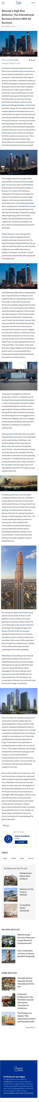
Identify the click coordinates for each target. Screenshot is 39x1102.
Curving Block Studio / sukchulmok (25, 908)
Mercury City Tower (12, 495)
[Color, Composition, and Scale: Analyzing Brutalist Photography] (8, 956)
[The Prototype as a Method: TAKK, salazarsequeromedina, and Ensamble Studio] (8, 1019)
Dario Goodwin (22, 836)
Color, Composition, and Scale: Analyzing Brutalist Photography (26, 953)
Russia (4, 74)
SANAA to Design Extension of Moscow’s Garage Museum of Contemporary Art (26, 939)
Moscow (8, 68)
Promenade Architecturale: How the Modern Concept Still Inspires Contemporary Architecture (25, 1001)
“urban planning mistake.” (25, 203)
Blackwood (13, 111)
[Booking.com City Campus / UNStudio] (10, 895)
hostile (4, 443)
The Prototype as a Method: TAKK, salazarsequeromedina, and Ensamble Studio (26, 1017)
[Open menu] (2, 2)
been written (13, 434)
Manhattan (21, 105)
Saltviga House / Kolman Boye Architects (26, 876)
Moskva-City (17, 71)
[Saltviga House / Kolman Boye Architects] (10, 879)
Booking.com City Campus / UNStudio (26, 892)
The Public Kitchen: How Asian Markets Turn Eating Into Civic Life (25, 982)
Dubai (7, 228)
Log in (33, 2)
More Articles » (31, 1027)
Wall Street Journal (29, 206)
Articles (13, 858)
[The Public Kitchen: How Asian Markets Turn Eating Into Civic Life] (8, 984)
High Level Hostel (20, 612)
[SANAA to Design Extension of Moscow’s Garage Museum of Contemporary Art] (8, 940)
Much (4, 434)
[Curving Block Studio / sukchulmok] (10, 911)
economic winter (8, 237)
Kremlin (21, 320)
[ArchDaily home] (18, 2)
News (5, 858)
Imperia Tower (11, 133)
